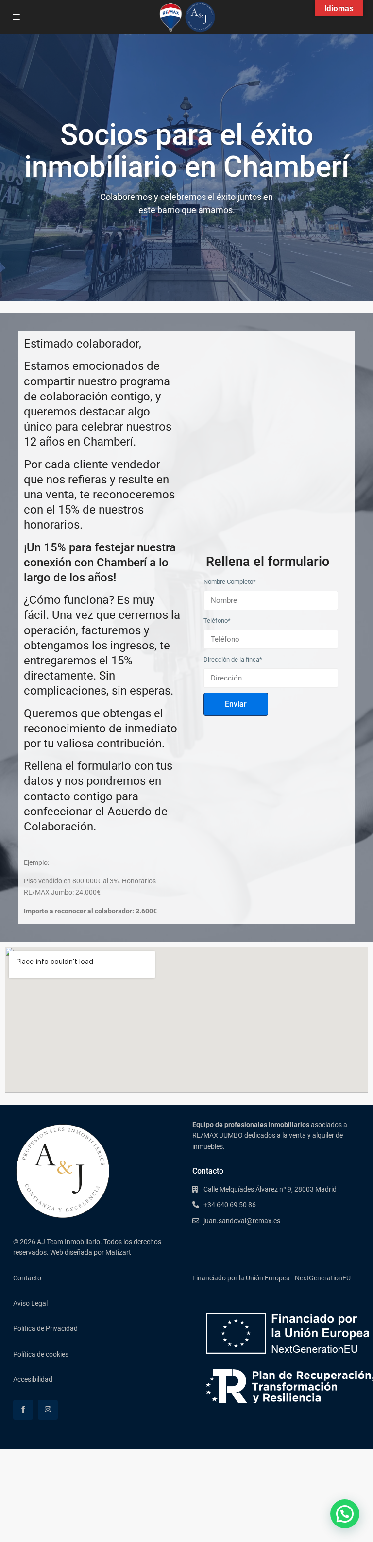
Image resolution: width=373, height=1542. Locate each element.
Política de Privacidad (45, 1328)
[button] (344, 1513)
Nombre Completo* (229, 581)
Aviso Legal (30, 1303)
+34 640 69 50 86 (229, 1205)
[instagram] (48, 1410)
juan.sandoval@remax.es (241, 1221)
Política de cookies (40, 1354)
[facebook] (23, 1410)
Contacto (27, 1278)
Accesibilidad (32, 1379)
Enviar (236, 704)
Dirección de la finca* (232, 659)
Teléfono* (217, 620)
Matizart (118, 1252)
